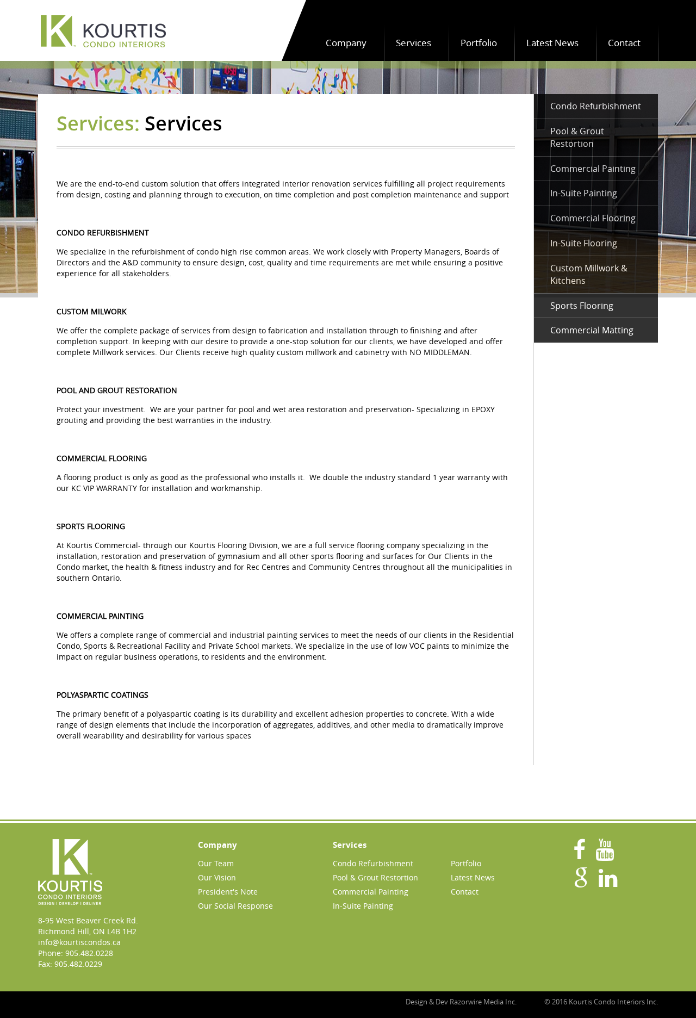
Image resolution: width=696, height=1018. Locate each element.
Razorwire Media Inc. (483, 1002)
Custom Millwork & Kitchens (588, 274)
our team (216, 863)
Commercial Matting (591, 330)
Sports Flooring (581, 306)
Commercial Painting (593, 169)
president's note (228, 891)
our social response (235, 906)
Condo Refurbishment (595, 106)
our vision (217, 877)
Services (413, 42)
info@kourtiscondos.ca (79, 942)
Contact (624, 42)
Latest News (552, 42)
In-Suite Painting (583, 193)
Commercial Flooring (593, 218)
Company (346, 42)
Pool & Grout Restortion (577, 137)
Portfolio (479, 42)
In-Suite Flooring (583, 243)
